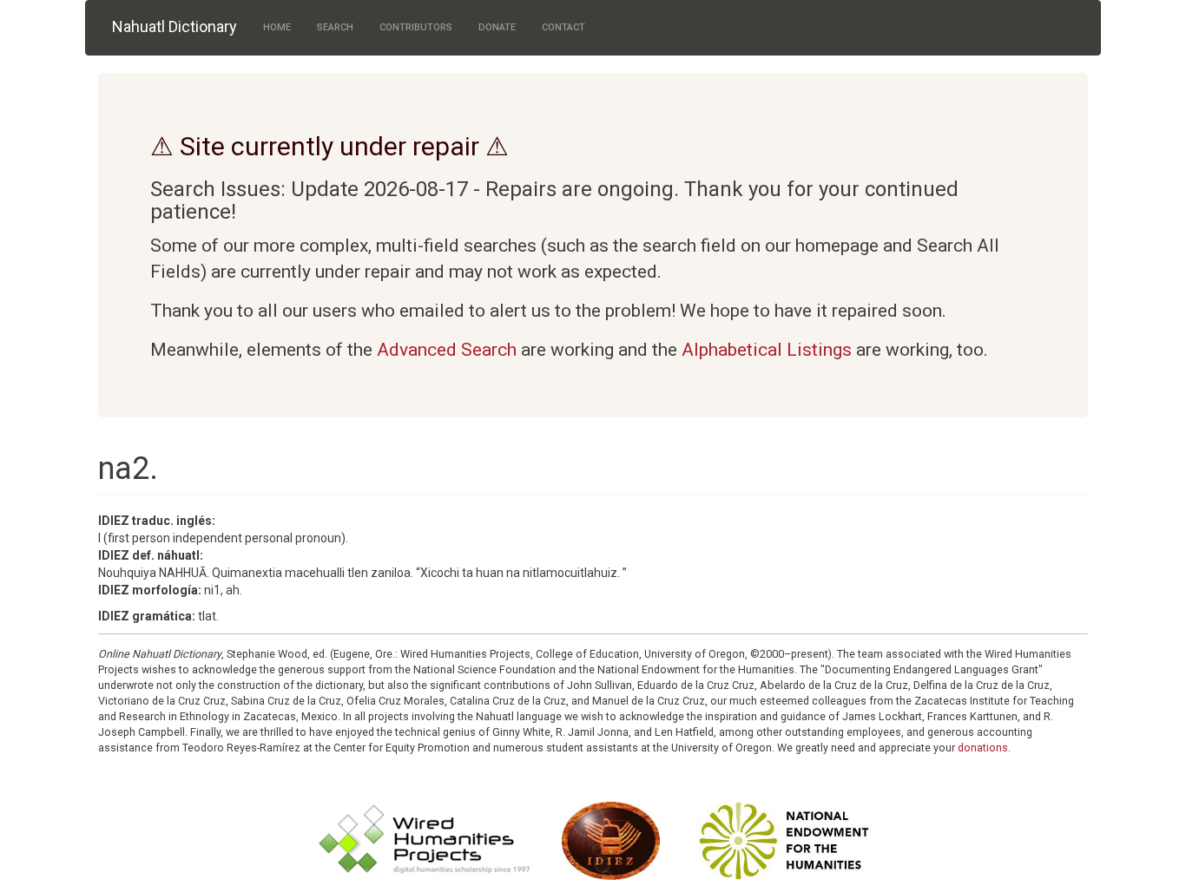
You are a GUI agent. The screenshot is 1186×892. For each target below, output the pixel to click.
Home (277, 27)
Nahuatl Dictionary (174, 26)
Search (335, 27)
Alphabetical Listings (767, 349)
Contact (563, 27)
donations (983, 747)
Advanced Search (447, 349)
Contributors (415, 27)
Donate (497, 27)
